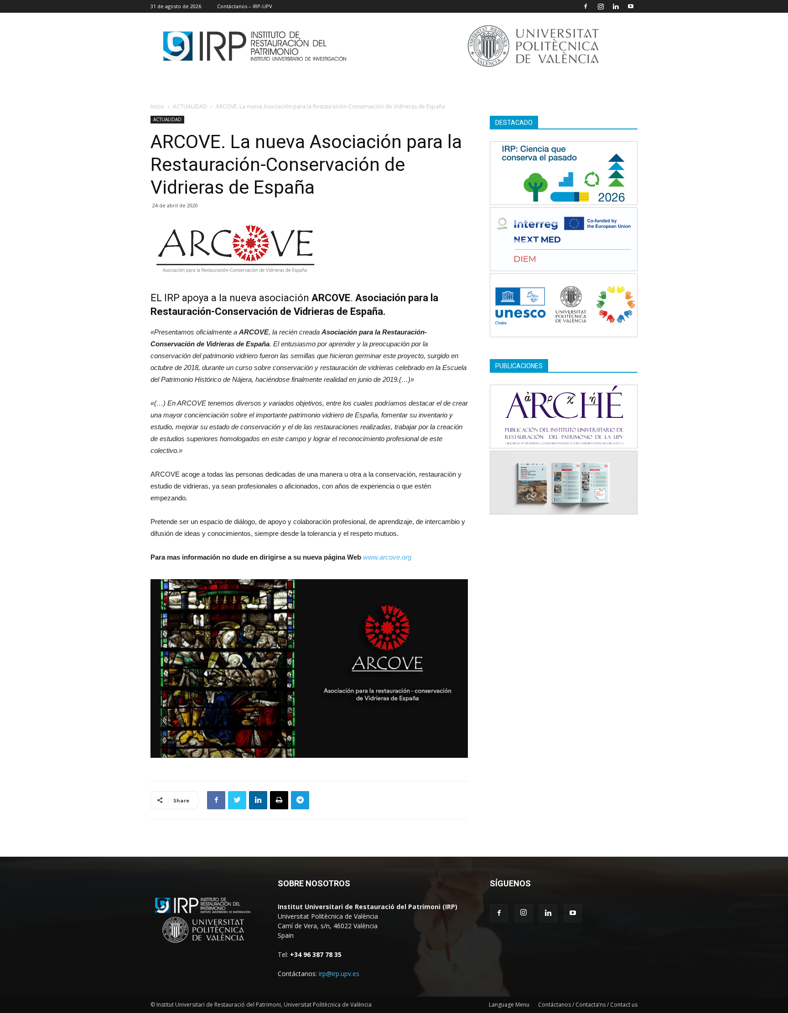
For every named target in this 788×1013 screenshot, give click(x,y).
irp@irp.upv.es (339, 973)
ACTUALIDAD (190, 106)
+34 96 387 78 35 (316, 954)
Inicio (157, 106)
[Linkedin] (615, 6)
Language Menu (509, 1004)
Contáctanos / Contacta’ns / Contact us (588, 1004)
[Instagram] (600, 6)
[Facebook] (585, 6)
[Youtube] (631, 6)
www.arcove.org (387, 557)
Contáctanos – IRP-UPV (244, 6)
